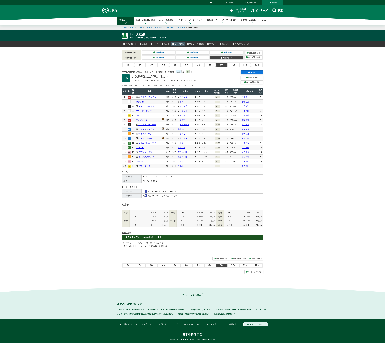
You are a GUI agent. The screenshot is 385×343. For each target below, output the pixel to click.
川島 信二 (181, 161)
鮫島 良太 (183, 111)
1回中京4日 (227, 58)
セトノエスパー (145, 138)
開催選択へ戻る (255, 53)
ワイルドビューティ (147, 143)
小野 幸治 (245, 143)
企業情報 (229, 3)
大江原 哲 (245, 152)
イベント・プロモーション (190, 20)
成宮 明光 (245, 148)
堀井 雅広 (245, 125)
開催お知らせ (131, 44)
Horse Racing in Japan (254, 324)
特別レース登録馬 (196, 44)
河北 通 (181, 143)
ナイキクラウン (145, 134)
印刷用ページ (253, 77)
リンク (152, 324)
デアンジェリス (145, 152)
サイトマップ (141, 324)
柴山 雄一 (181, 129)
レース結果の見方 (253, 82)
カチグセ (140, 102)
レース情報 (272, 3)
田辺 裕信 (181, 134)
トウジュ (140, 148)
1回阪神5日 (193, 52)
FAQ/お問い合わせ (126, 324)
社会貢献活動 (250, 3)
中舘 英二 (181, 120)
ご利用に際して (163, 324)
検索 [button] (280, 10)
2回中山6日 (160, 57)
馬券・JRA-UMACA (145, 20)
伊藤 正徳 (245, 102)
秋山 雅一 (245, 97)
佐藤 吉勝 (245, 129)
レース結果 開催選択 (154, 27)
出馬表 (144, 44)
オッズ (155, 44)
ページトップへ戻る (255, 272)
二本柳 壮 (181, 166)
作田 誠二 (245, 161)
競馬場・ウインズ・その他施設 (222, 20)
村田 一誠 (181, 148)
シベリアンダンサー (147, 124)
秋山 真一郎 (182, 157)
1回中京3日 (227, 52)
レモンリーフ (142, 161)
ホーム (125, 27)
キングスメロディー (147, 157)
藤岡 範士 (245, 120)
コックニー (141, 115)
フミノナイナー (143, 120)
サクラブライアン (148, 97)
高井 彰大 (183, 138)
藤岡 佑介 (183, 102)
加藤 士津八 (184, 125)
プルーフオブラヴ (144, 111)
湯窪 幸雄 (245, 157)
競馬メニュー (125, 20)
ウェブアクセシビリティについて (186, 324)
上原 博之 (245, 115)
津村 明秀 (183, 106)
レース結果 (179, 44)
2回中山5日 (160, 52)
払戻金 (166, 44)
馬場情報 (225, 44)
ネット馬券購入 (166, 20)
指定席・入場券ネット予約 (253, 20)
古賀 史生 (245, 134)
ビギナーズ (261, 10)
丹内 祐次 (183, 97)
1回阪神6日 (193, 57)
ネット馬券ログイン (241, 10)
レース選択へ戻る (255, 57)
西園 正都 (245, 138)
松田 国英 (245, 111)
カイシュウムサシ (146, 129)
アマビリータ (144, 166)
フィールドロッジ (146, 106)
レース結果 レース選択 (175, 27)
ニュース (210, 3)
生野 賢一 (183, 115)
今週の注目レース (242, 44)
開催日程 (212, 44)
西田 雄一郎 (182, 152)
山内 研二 (245, 106)
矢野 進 (245, 166)
